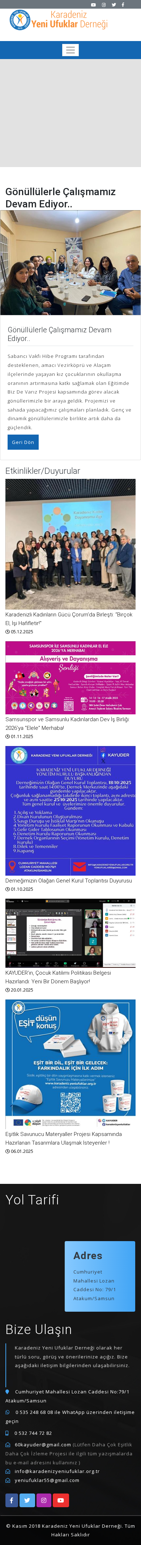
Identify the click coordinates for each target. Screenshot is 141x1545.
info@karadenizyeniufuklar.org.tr (57, 1471)
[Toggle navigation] (70, 50)
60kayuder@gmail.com (43, 1444)
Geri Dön (23, 442)
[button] (11, 1500)
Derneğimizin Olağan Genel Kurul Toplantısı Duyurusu (68, 880)
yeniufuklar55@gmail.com (47, 1480)
